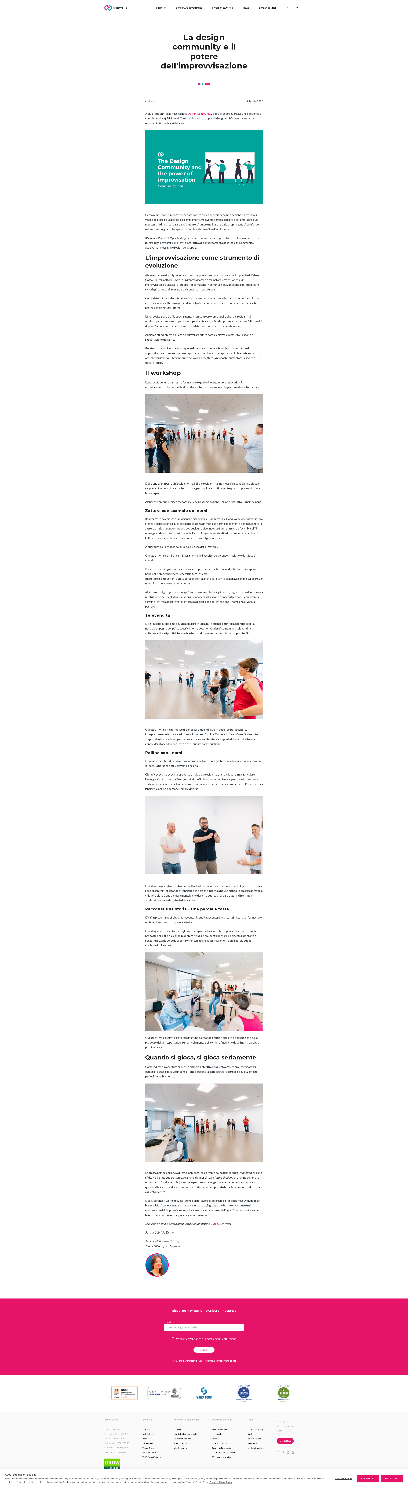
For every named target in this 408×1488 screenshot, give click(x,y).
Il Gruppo (146, 1429)
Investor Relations (222, 8)
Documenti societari (182, 1439)
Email (168, 1322)
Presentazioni (217, 1434)
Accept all (368, 1478)
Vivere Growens (149, 1448)
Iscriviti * (204, 1349)
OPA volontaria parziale (221, 1457)
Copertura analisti (219, 1443)
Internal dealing (180, 1443)
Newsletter (252, 1443)
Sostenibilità (147, 1443)
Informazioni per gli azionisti (223, 1452)
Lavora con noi (267, 8)
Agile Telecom (148, 1434)
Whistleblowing (180, 1448)
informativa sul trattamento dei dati (220, 1360)
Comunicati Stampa (256, 1429)
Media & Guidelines (256, 1448)
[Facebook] (279, 1452)
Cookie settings (343, 1478)
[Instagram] (294, 1452)
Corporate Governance (189, 8)
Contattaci (285, 1440)
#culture (149, 101)
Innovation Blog (254, 1439)
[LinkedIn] (289, 1452)
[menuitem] (287, 8)
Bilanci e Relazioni (219, 1429)
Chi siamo (160, 8)
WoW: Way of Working (152, 1457)
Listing (214, 1439)
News (246, 8)
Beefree (146, 1439)
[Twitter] (284, 1452)
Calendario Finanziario (221, 1448)
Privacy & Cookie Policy (220, 1482)
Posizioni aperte (149, 1452)
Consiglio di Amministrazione (186, 1434)
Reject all (392, 1478)
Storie (250, 1434)
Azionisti (177, 1429)
